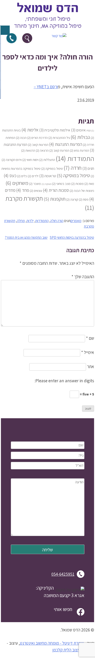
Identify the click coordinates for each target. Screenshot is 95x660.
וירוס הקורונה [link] (12, 159)
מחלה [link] (21, 220)
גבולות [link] (80, 137)
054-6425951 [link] (62, 574)
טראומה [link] (47, 175)
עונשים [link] (36, 190)
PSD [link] (90, 130)
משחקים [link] (17, 183)
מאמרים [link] (75, 220)
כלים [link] (22, 176)
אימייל (87, 352)
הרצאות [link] (28, 150)
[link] (47, 30)
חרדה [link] (73, 167)
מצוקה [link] (46, 184)
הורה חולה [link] (56, 220)
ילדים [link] (33, 176)
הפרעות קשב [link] (38, 144)
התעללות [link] (47, 159)
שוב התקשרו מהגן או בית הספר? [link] (26, 237)
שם (90, 338)
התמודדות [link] (75, 158)
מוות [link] (89, 183)
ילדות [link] (30, 220)
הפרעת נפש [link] (79, 150)
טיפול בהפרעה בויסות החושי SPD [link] (72, 237)
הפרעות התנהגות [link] (65, 144)
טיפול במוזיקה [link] (52, 168)
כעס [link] (10, 175)
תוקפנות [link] (54, 199)
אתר (90, 366)
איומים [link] (78, 130)
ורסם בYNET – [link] (46, 87)
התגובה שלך (82, 277)
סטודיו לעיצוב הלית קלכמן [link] (73, 650)
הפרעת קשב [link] (59, 150)
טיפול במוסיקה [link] (73, 175)
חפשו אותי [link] (63, 609)
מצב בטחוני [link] (61, 183)
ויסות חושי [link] (30, 159)
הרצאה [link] (42, 150)
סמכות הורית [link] (56, 190)
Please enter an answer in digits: (64, 381)
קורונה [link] (72, 199)
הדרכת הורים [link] (37, 137)
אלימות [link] (30, 130)
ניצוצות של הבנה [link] (82, 190)
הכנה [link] (21, 137)
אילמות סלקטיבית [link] (54, 130)
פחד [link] (22, 190)
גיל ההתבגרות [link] (59, 137)
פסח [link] (84, 199)
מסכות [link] (77, 183)
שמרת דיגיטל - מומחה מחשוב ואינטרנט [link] (52, 643)
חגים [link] (88, 168)
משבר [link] (35, 183)
